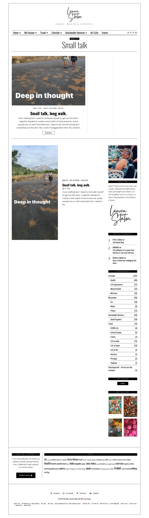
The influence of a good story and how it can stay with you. (123, 251)
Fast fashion (127, 459)
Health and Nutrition (58, 463)
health (47, 463)
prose (76, 469)
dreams (110, 460)
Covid (81, 459)
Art (111, 301)
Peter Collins (117, 239)
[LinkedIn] (136, 32)
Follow (123, 383)
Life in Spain (53, 108)
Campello (64, 460)
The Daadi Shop (118, 242)
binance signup (118, 257)
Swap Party (27, 505)
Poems (112, 310)
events (115, 459)
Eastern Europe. (116, 332)
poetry (62, 468)
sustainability (95, 468)
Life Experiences (116, 284)
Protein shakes (82, 469)
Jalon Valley (91, 463)
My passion (29, 33)
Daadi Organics (116, 319)
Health (46, 108)
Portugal (113, 358)
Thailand (113, 362)
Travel (43, 33)
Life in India (114, 341)
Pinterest (83, 493)
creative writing (91, 460)
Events (105, 33)
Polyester (67, 469)
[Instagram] (130, 32)
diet (106, 459)
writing (46, 472)
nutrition (119, 463)
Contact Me (86, 503)
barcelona (50, 460)
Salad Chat (19, 505)
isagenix (77, 463)
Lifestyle (56, 33)
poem (52, 468)
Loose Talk (124, 503)
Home (16, 33)
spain (88, 468)
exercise (120, 459)
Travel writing (125, 468)
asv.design (88, 499)
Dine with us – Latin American (109, 503)
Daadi (104, 460)
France (112, 336)
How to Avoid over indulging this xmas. (124, 261)
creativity (99, 459)
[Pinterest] (133, 32)
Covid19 (84, 460)
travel (117, 468)
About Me (17, 503)
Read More (48, 133)
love (106, 464)
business (58, 460)
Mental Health (115, 288)
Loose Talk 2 (133, 503)
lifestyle (102, 464)
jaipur (83, 463)
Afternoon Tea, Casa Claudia (30, 503)
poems (57, 468)
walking (133, 468)
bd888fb (116, 247)
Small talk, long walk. (48, 113)
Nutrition (113, 293)
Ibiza (68, 464)
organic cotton (129, 463)
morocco (113, 354)
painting (47, 468)
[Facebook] (128, 32)
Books (112, 306)
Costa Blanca (72, 459)
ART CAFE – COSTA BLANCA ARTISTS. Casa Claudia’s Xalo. (64, 503)
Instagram (69, 493)
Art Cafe (94, 33)
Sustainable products (104, 469)
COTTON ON (95, 503)
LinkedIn (95, 493)
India (72, 463)
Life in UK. (114, 349)
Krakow (97, 464)
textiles (112, 469)
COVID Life (114, 328)
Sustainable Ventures (75, 33)
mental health (111, 464)
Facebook (56, 493)
